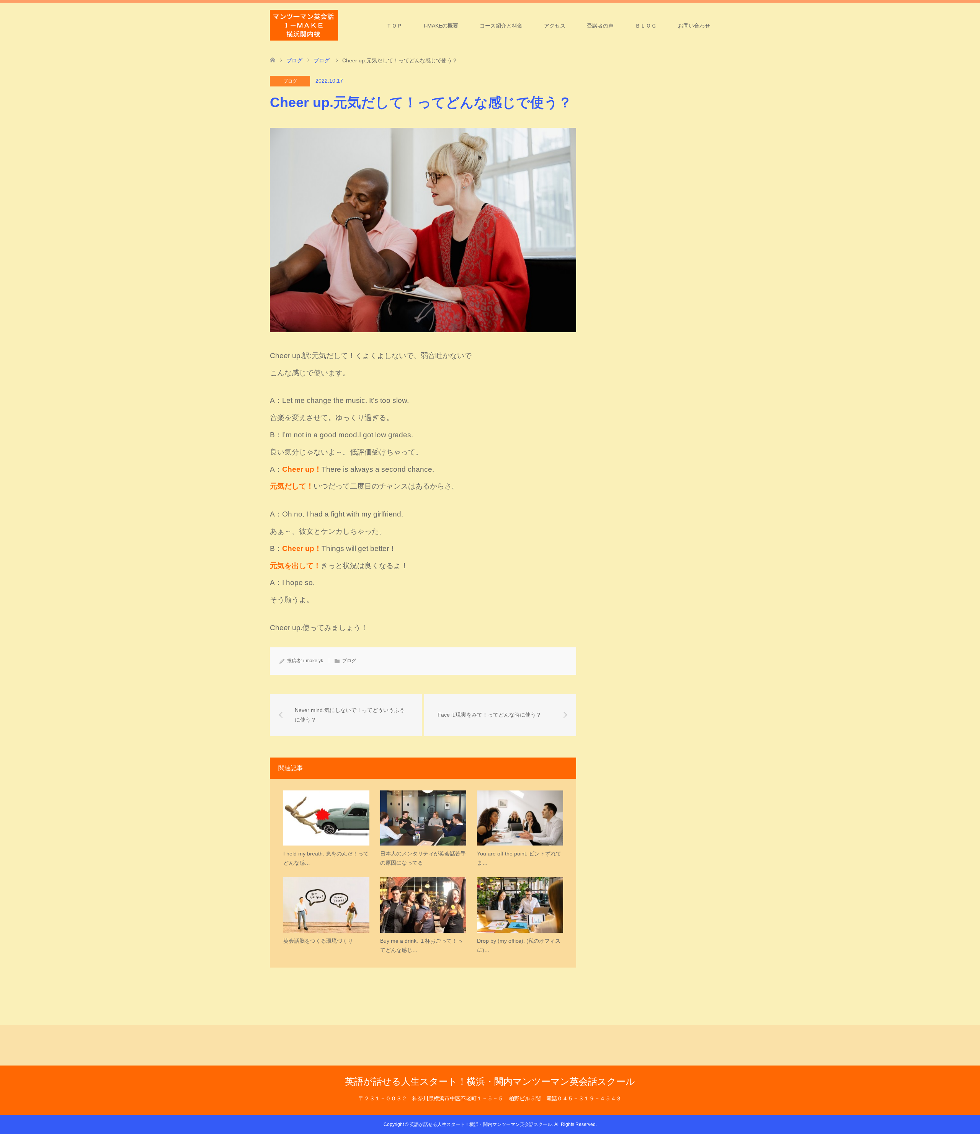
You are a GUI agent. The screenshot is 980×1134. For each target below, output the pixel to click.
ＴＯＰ (394, 26)
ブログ (290, 81)
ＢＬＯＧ (646, 26)
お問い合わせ (694, 26)
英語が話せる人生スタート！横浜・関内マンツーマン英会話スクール (490, 1081)
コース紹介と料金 (501, 26)
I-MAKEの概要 (441, 26)
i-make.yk (313, 660)
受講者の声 (600, 26)
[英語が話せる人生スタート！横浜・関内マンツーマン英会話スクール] (304, 25)
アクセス (554, 26)
